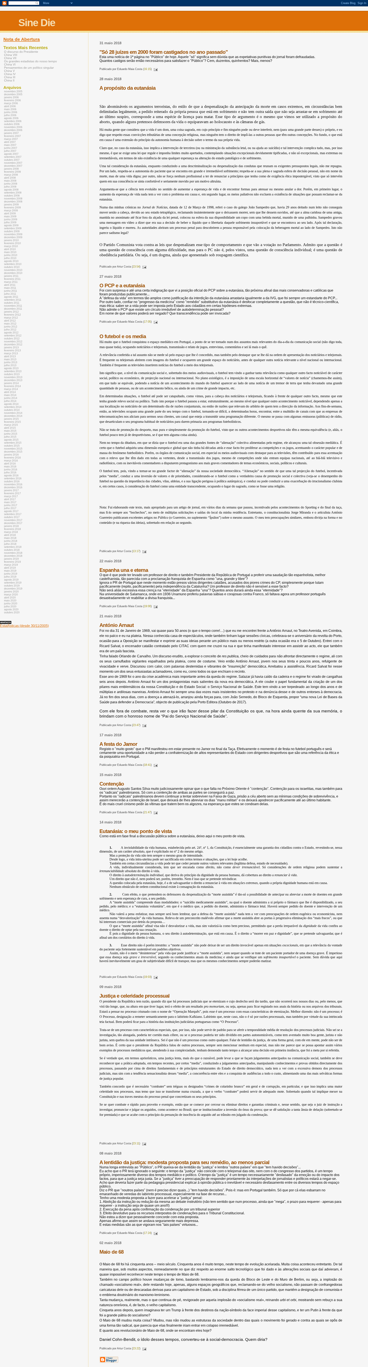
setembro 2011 (12, 299)
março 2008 (11, 174)
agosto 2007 (11, 153)
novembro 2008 (13, 198)
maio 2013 (10, 359)
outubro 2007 (12, 159)
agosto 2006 (11, 118)
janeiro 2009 (11, 204)
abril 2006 (10, 106)
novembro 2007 (13, 162)
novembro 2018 (13, 552)
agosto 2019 (11, 579)
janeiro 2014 (11, 383)
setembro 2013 (13, 371)
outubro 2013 (12, 374)
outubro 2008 (12, 195)
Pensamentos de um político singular (29, 67)
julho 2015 (10, 436)
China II (9, 80)
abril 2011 (10, 284)
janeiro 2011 (11, 276)
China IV (10, 74)
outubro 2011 (11, 302)
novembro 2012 (13, 341)
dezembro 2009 (13, 237)
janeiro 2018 (11, 526)
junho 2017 (10, 505)
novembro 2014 (13, 413)
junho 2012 (10, 326)
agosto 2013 (11, 368)
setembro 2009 (13, 228)
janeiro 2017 (11, 490)
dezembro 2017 (13, 523)
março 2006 (11, 103)
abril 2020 (10, 597)
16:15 (147, 69)
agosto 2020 (11, 609)
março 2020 (11, 594)
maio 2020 (10, 600)
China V (9, 71)
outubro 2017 (12, 517)
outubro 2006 (12, 124)
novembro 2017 (13, 520)
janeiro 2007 (11, 133)
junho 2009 (10, 219)
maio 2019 (10, 570)
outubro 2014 (12, 410)
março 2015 (11, 424)
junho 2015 (10, 433)
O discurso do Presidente (21, 51)
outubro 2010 (12, 267)
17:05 (147, 321)
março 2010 (11, 246)
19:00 (147, 606)
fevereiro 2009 (12, 207)
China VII (10, 58)
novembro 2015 (13, 448)
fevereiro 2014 (12, 386)
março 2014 (11, 389)
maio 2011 (10, 287)
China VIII (10, 55)
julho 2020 (10, 606)
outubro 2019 (12, 585)
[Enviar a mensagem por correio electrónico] (155, 69)
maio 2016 (10, 466)
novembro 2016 (13, 484)
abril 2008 (10, 177)
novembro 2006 (13, 127)
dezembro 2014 (13, 415)
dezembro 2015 (13, 451)
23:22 (136, 1348)
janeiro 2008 (11, 168)
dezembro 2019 (13, 588)
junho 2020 (10, 603)
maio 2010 (10, 252)
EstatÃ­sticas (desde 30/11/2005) (24, 626)
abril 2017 (10, 499)
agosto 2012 (11, 332)
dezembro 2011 (13, 308)
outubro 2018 (12, 549)
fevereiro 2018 (12, 529)
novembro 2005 (13, 91)
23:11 (136, 1143)
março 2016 (11, 460)
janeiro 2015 (11, 418)
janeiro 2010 (11, 240)
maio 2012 (10, 323)
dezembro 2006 (13, 130)
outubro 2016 (12, 481)
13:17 (136, 551)
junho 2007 (10, 148)
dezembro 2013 (13, 380)
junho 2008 (10, 183)
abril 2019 (10, 567)
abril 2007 (10, 142)
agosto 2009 (11, 225)
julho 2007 (10, 151)
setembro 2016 (13, 478)
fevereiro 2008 (12, 171)
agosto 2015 (11, 439)
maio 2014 (10, 395)
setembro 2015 (13, 442)
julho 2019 (10, 576)
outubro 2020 (12, 612)
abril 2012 (10, 320)
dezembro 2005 (13, 94)
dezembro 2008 (13, 201)
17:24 (147, 1233)
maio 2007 (10, 145)
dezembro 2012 (13, 344)
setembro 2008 (13, 192)
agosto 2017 (11, 511)
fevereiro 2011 (12, 279)
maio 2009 (10, 216)
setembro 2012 (13, 335)
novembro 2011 (13, 305)
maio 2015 (10, 430)
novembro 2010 (13, 270)
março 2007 (11, 139)
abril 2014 (10, 392)
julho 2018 (10, 544)
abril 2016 (10, 463)
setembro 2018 (13, 546)
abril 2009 (10, 213)
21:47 (147, 812)
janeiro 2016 (11, 454)
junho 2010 (10, 255)
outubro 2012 (12, 338)
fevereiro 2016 (12, 457)
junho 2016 (10, 469)
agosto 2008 (11, 189)
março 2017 (11, 496)
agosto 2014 (11, 404)
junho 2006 (10, 112)
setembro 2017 (13, 514)
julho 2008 (10, 186)
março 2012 (11, 317)
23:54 (136, 266)
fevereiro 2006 (12, 100)
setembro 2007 (13, 156)
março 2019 (11, 564)
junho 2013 (10, 362)
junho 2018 (10, 541)
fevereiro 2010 (12, 243)
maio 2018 (10, 538)
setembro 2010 (13, 264)
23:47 (136, 725)
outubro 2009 (12, 231)
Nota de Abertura (21, 39)
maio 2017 (10, 502)
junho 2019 (10, 573)
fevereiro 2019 (12, 561)
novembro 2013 (13, 377)
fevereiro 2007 (12, 136)
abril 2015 (10, 427)
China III (9, 77)
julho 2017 (10, 508)
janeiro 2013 (11, 347)
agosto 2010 (11, 261)
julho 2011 (10, 293)
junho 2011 (10, 290)
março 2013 (11, 353)
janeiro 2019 (11, 558)
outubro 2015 (12, 445)
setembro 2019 (13, 582)
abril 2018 (10, 535)
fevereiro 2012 (12, 314)
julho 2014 (10, 401)
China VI (10, 64)
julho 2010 (10, 258)
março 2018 (11, 532)
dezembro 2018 (13, 555)
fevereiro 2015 (12, 421)
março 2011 (11, 282)
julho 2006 (10, 115)
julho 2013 (10, 365)
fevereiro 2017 (12, 493)
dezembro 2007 (13, 165)
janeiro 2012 (11, 311)
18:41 (147, 764)
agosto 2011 (11, 296)
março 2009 (11, 210)
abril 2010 (10, 249)
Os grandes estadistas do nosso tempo (30, 61)
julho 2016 (10, 472)
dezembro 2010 (13, 273)
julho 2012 (10, 329)
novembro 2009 (13, 234)
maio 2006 (10, 109)
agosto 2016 (11, 475)
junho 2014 (10, 398)
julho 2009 (10, 222)
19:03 (147, 976)
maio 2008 (10, 180)
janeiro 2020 (11, 591)
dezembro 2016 (13, 487)
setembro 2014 (13, 407)
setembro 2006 (13, 121)
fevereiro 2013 (12, 350)
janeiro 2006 (11, 97)
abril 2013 (10, 356)
